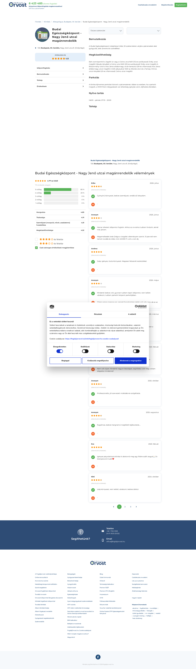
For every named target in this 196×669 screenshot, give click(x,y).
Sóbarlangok (71, 598)
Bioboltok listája (72, 581)
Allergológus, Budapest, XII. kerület (67, 22)
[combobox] (106, 30)
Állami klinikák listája (42, 608)
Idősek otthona (72, 591)
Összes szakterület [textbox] (98, 31)
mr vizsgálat (149, 613)
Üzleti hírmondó (105, 577)
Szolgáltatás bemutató (139, 584)
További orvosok (40, 594)
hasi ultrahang (137, 618)
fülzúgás (149, 611)
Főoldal (38, 22)
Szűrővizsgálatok (41, 587)
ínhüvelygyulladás (138, 611)
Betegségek (71, 574)
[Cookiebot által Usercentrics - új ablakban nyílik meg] (137, 306)
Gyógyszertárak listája (74, 577)
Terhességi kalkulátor (107, 584)
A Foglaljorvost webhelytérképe (46, 574)
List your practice (138, 581)
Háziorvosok (71, 587)
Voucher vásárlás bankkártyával (110, 608)
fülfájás (148, 616)
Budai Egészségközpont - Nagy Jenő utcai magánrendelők (115, 160)
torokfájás (153, 608)
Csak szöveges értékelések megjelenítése (57, 248)
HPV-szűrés (71, 604)
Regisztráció (181, 5)
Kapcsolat (135, 574)
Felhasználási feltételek (107, 601)
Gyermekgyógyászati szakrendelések (79, 601)
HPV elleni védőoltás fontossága (78, 608)
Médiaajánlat (136, 587)
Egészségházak (72, 594)
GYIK (101, 598)
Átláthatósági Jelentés (139, 591)
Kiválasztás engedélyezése (98, 361)
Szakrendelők (39, 621)
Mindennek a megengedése (130, 361)
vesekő (158, 613)
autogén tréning (138, 616)
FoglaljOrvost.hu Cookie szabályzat (79, 630)
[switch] (85, 351)
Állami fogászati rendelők (43, 611)
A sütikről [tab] (132, 314)
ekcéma (135, 608)
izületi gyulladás (137, 613)
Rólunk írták (104, 604)
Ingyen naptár (137, 598)
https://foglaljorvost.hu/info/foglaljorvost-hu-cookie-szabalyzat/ (92, 339)
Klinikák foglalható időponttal (45, 601)
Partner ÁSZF (104, 587)
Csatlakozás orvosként (147, 5)
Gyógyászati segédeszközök (44, 618)
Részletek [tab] (98, 314)
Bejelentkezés (167, 5)
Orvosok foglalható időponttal (45, 591)
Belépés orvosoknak (74, 623)
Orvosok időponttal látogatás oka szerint (49, 598)
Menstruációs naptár (74, 617)
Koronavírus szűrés (41, 581)
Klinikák (47, 22)
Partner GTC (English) (107, 591)
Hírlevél (102, 581)
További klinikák (40, 604)
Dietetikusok (39, 615)
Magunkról (71, 637)
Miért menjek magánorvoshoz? (78, 634)
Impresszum (104, 594)
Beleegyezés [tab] (64, 314)
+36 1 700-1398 (112, 531)
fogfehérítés (144, 608)
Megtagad (65, 361)
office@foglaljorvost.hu (115, 542)
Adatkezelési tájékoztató (75, 627)
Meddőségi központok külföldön (46, 584)
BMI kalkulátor (72, 620)
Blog (101, 574)
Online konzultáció (41, 577)
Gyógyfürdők (71, 584)
